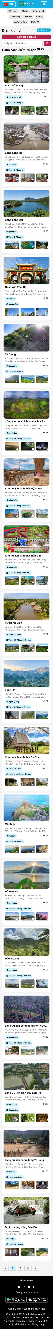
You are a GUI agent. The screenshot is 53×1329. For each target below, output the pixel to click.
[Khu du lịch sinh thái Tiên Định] (26, 539)
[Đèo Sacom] (26, 942)
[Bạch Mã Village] (26, 69)
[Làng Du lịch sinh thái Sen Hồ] (26, 1076)
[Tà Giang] (26, 337)
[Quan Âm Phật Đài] (26, 270)
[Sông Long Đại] (26, 203)
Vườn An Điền (13, 622)
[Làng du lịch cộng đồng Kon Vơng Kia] (26, 1009)
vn (11, 4)
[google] (34, 1287)
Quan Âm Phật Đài (16, 287)
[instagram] (24, 1287)
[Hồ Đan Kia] (26, 875)
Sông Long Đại (14, 220)
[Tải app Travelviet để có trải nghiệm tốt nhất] (16, 1300)
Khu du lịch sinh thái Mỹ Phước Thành (24, 488)
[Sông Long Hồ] (26, 136)
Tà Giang (10, 354)
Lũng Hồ (10, 690)
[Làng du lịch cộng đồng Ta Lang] (26, 1143)
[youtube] (29, 1287)
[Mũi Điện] (26, 807)
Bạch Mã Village (14, 85)
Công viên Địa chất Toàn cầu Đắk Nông (25, 421)
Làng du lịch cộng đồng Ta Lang (24, 1160)
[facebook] (19, 1287)
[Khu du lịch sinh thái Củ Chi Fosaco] (26, 740)
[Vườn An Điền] (26, 606)
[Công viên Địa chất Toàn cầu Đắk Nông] (26, 405)
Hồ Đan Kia (12, 891)
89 (28, 1268)
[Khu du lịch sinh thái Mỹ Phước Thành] (26, 472)
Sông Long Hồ (13, 152)
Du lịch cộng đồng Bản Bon (21, 1227)
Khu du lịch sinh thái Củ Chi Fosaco (22, 757)
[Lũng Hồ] (26, 673)
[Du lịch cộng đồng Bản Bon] (26, 1210)
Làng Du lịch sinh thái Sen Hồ (23, 1092)
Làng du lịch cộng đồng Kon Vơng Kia (26, 1025)
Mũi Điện (10, 824)
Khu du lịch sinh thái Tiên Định (23, 555)
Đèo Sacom (12, 958)
